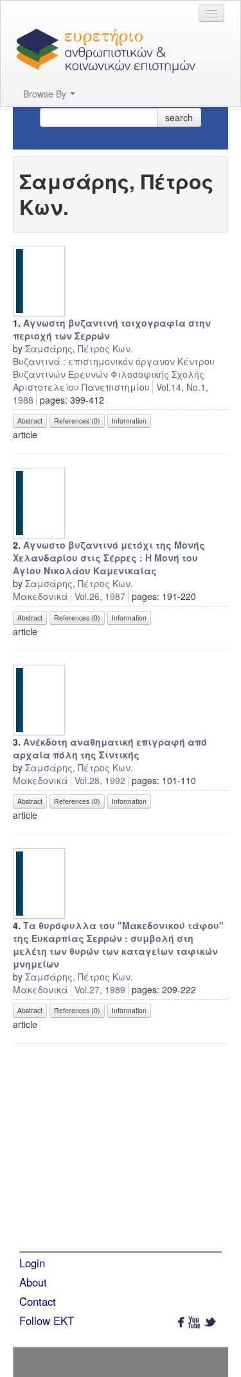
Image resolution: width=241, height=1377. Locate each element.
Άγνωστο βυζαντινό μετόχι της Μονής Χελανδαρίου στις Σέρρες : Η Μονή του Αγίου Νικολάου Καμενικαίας (109, 557)
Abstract (29, 420)
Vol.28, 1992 (100, 780)
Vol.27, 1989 (100, 989)
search (179, 117)
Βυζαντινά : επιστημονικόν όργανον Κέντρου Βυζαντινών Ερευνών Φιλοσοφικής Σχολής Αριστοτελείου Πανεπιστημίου (114, 374)
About (33, 1282)
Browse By (46, 93)
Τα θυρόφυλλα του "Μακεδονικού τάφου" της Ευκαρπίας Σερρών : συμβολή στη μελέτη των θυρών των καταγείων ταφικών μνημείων (118, 944)
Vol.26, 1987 (100, 596)
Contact (37, 1301)
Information (129, 420)
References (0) (77, 420)
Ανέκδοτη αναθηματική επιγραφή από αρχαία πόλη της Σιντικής (110, 748)
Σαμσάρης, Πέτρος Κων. (79, 348)
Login (32, 1262)
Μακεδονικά (40, 596)
